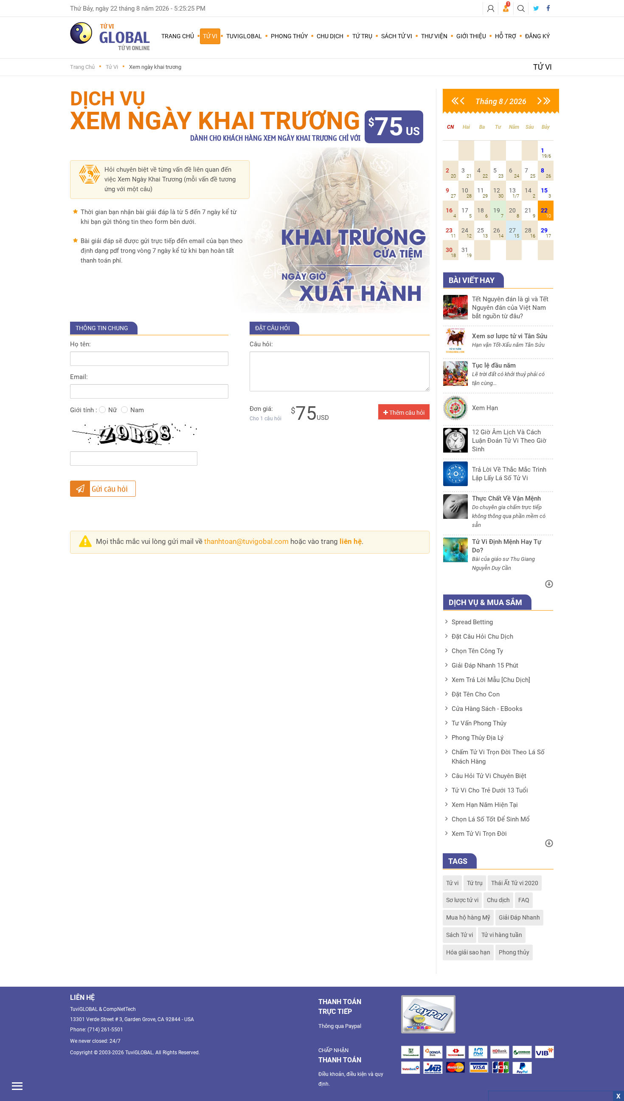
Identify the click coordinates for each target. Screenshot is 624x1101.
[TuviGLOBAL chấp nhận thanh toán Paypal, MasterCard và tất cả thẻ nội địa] (428, 1014)
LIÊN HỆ (82, 997)
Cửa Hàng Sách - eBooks (487, 709)
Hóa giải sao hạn (468, 952)
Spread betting (472, 622)
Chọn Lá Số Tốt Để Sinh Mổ (491, 819)
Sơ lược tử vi (462, 900)
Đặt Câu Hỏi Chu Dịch (482, 636)
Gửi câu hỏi (109, 488)
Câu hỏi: (261, 344)
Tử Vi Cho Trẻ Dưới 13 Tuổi (490, 790)
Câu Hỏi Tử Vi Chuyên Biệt (489, 776)
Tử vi (452, 883)
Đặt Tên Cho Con (476, 694)
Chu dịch (498, 900)
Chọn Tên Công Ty (477, 651)
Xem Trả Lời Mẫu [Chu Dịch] (491, 680)
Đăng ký (537, 36)
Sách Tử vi (459, 934)
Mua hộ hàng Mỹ (468, 917)
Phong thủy (514, 952)
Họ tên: (80, 344)
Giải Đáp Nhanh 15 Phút (485, 665)
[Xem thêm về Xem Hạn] (498, 418)
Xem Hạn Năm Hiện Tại (485, 805)
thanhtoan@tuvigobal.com (246, 542)
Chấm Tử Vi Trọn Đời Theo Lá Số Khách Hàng (498, 756)
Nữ (112, 410)
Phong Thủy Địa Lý (477, 738)
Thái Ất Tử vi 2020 (514, 883)
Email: (79, 377)
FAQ (523, 900)
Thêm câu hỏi (406, 412)
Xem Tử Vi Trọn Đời (479, 834)
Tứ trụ (475, 883)
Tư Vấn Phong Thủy (479, 723)
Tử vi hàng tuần (501, 934)
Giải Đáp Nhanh (519, 917)
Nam (137, 410)
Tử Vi (112, 67)
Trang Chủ (177, 36)
